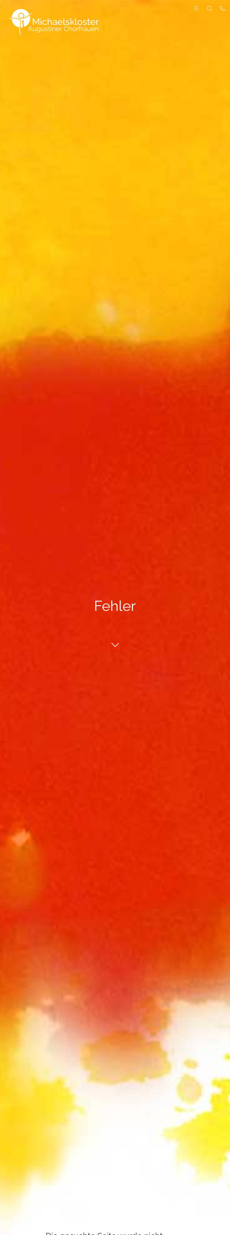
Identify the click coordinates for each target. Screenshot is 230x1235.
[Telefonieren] (223, 8)
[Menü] (196, 8)
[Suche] (209, 8)
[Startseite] (54, 22)
